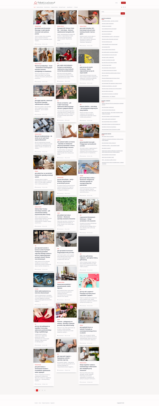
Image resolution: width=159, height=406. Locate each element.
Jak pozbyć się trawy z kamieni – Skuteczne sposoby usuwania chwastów (66, 217)
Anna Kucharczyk (38, 44)
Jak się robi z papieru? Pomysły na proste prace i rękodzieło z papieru (88, 293)
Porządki (81, 175)
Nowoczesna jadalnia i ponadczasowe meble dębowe (64, 286)
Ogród (58, 213)
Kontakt (123, 2)
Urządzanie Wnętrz (54, 7)
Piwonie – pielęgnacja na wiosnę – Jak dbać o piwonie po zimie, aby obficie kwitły (65, 323)
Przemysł (76, 7)
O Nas (116, 2)
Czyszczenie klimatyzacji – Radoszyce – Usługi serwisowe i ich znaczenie (88, 219)
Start (35, 7)
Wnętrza (58, 139)
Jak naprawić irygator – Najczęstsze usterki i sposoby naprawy (64, 358)
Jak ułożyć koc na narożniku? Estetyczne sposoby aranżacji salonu (44, 175)
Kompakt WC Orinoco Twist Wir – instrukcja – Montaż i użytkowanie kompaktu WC (65, 30)
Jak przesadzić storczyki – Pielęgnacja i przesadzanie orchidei (88, 144)
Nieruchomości (47, 7)
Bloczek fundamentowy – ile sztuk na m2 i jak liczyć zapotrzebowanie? (43, 138)
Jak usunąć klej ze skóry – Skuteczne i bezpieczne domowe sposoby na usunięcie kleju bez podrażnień (87, 181)
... (39, 40)
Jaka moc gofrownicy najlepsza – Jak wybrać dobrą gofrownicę (89, 258)
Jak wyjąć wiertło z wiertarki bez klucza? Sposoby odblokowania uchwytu (43, 102)
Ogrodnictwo (69, 7)
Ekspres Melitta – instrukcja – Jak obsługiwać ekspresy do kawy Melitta (89, 108)
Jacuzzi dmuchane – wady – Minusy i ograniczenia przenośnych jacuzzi (65, 181)
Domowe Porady (62, 7)
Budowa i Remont (40, 7)
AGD (80, 104)
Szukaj (103, 11)
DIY (58, 63)
